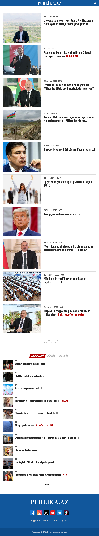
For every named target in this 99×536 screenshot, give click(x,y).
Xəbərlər (47, 520)
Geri (45, 342)
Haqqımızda (35, 520)
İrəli (53, 342)
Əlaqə (56, 520)
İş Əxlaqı (64, 520)
